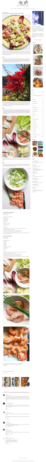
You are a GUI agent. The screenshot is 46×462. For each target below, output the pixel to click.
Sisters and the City (35, 184)
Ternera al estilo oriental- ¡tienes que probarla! (37, 182)
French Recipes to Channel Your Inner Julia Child (37, 176)
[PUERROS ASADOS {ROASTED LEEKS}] (16, 382)
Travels (24, 8)
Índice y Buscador (32, 8)
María (7, 394)
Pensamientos (20, 8)
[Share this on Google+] (4, 373)
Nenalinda (7, 422)
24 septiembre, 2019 (9, 395)
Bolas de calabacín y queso (35, 179)
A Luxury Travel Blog (35, 161)
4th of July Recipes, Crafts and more (36, 166)
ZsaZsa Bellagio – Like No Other (37, 190)
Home (12, 8)
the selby (33, 187)
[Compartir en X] (3, 373)
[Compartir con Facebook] (6, 373)
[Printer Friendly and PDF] (8, 373)
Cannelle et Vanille (35, 168)
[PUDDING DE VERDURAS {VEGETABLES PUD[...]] (25, 382)
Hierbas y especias (35, 178)
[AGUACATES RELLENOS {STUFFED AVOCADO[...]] (6, 382)
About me (27, 8)
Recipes (15, 8)
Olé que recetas (34, 181)
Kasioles (7, 429)
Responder (8, 420)
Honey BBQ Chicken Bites (35, 173)
